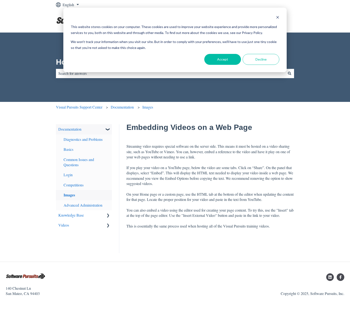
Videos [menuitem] (63, 225)
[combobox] (170, 73)
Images (147, 106)
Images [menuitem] (69, 195)
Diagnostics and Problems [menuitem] (83, 139)
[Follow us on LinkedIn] (330, 277)
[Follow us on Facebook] (340, 277)
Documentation (122, 106)
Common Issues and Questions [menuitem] (79, 162)
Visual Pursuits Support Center (79, 106)
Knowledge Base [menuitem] (71, 215)
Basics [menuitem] (68, 149)
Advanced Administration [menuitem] (83, 205)
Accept (222, 59)
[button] (108, 129)
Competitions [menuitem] (74, 184)
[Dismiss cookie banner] (277, 18)
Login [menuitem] (68, 174)
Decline (261, 59)
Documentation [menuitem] (69, 129)
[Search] (289, 73)
